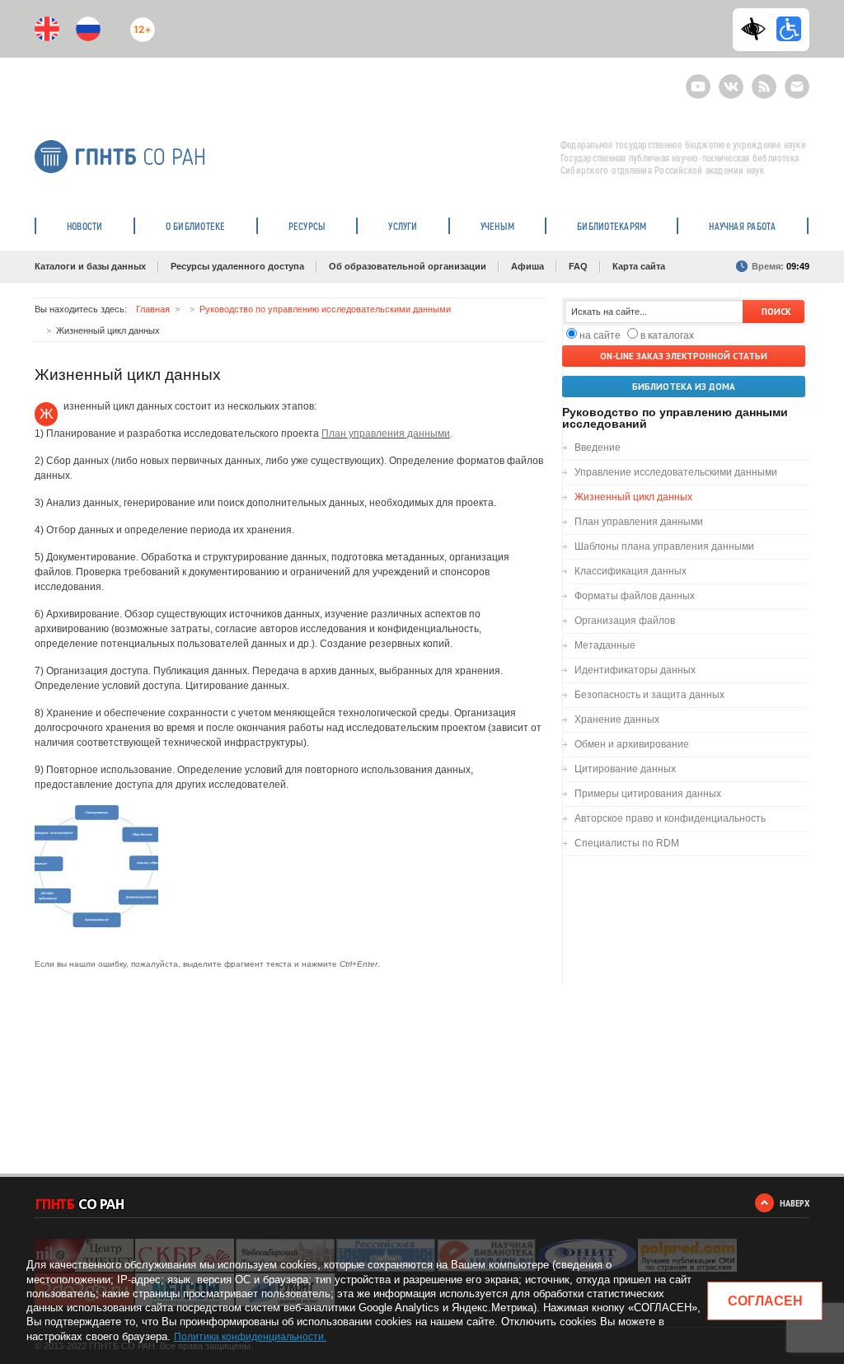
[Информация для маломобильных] (788, 28)
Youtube (698, 79)
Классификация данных (630, 571)
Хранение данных (616, 719)
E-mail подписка (797, 86)
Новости (85, 226)
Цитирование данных (625, 769)
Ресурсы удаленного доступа (237, 266)
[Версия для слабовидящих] (757, 28)
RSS (762, 79)
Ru (88, 28)
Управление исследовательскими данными (675, 472)
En (47, 28)
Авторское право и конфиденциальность (670, 818)
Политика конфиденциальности (249, 1337)
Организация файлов (624, 620)
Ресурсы (307, 226)
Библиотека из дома (683, 386)
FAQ (578, 266)
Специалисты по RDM (626, 843)
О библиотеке (196, 226)
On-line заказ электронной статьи (683, 356)
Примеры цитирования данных (647, 793)
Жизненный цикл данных (633, 497)
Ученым (497, 226)
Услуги (402, 226)
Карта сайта (638, 266)
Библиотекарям (611, 226)
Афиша (527, 266)
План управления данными (385, 433)
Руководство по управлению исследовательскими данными (325, 309)
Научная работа (742, 226)
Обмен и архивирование (631, 744)
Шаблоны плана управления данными (664, 546)
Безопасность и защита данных (649, 695)
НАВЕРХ (794, 1203)
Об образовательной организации (407, 266)
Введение (597, 447)
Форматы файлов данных (634, 596)
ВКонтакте (731, 79)
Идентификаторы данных (635, 670)
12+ (139, 22)
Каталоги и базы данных (90, 266)
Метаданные (604, 645)
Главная (153, 309)
